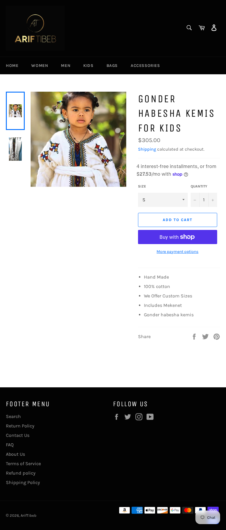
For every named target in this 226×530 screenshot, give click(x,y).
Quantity (199, 186)
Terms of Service (23, 463)
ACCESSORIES (145, 65)
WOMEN (39, 65)
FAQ (10, 444)
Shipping (147, 149)
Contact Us (17, 435)
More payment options (177, 251)
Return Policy (20, 426)
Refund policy (21, 473)
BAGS (112, 65)
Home (12, 65)
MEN (65, 65)
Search (13, 416)
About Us (15, 454)
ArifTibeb (28, 515)
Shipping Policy (23, 482)
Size (142, 186)
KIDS (88, 65)
